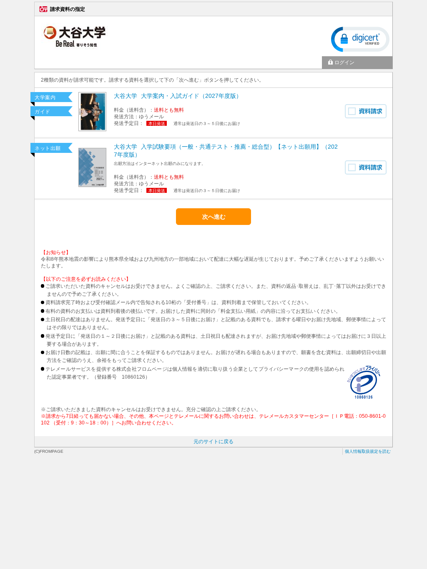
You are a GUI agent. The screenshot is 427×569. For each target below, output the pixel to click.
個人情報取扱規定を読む (368, 451)
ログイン (344, 62)
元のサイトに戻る (213, 441)
